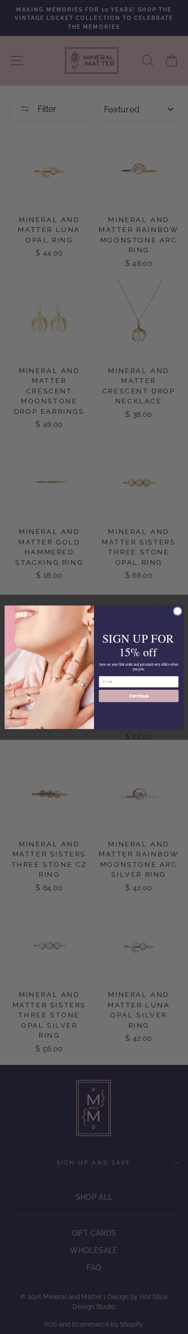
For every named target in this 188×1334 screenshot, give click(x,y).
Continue (139, 695)
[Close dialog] (177, 610)
